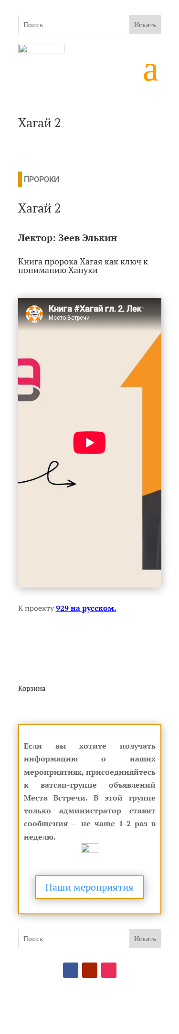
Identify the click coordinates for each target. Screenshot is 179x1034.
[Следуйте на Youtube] (89, 970)
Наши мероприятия (89, 887)
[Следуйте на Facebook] (70, 970)
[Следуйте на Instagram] (108, 970)
